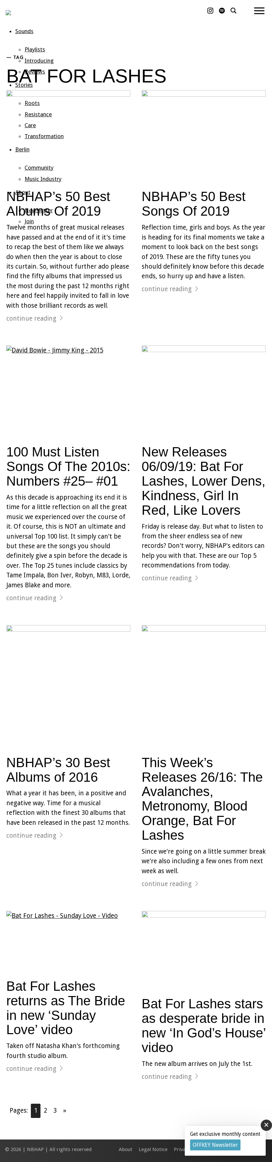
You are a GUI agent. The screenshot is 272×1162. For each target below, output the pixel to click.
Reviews (35, 71)
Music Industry (43, 179)
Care (30, 125)
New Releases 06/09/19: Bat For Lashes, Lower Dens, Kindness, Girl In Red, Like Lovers (203, 481)
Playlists (35, 49)
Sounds (24, 31)
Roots (32, 103)
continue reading (31, 318)
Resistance (38, 114)
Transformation (44, 136)
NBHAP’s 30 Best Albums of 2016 (58, 769)
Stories (24, 84)
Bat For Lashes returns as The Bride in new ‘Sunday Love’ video (65, 1008)
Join (29, 221)
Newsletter (39, 210)
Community (39, 167)
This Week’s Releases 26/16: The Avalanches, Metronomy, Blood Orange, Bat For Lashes (202, 798)
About (23, 192)
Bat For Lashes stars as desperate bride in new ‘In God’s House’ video (204, 1025)
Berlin (22, 149)
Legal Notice (153, 1149)
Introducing (39, 60)
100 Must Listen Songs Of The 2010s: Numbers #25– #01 (68, 466)
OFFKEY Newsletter (215, 1145)
